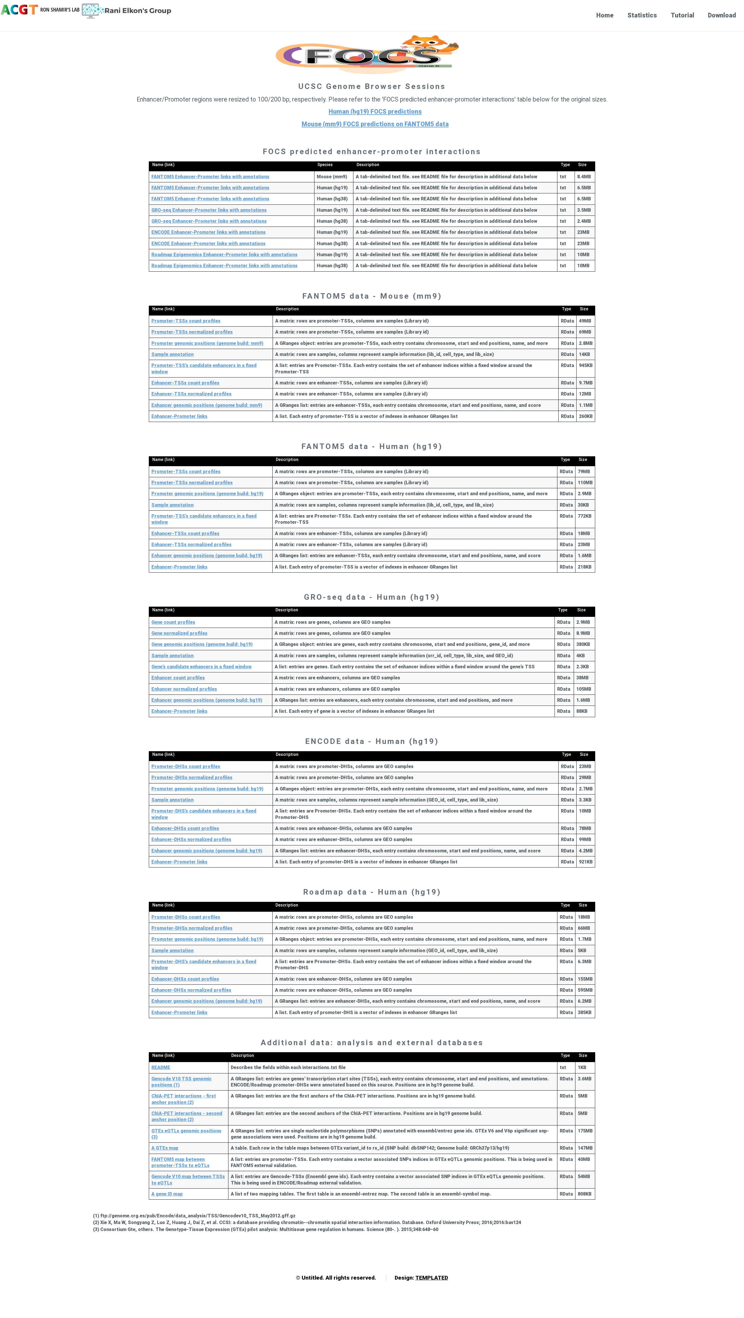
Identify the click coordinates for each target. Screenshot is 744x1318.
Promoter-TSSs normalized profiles (192, 332)
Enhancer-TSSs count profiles (185, 383)
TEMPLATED (431, 1277)
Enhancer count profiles (178, 678)
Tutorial (682, 15)
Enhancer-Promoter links (179, 416)
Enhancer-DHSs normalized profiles (191, 839)
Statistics (642, 15)
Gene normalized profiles (179, 633)
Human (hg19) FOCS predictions (375, 111)
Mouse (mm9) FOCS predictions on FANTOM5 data (375, 124)
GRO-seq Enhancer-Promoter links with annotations (209, 210)
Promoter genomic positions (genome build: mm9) (207, 343)
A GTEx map (164, 1148)
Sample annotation (172, 354)
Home (605, 15)
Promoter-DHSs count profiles (185, 766)
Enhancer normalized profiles (184, 689)
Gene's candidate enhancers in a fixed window (201, 666)
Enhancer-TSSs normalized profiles (191, 394)
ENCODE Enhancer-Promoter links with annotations (208, 232)
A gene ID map (167, 1194)
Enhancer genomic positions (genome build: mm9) (206, 405)
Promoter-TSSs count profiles (186, 321)
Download (722, 15)
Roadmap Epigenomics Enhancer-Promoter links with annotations (224, 254)
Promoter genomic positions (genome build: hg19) (207, 493)
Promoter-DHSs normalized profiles (192, 777)
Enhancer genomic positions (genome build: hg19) (206, 555)
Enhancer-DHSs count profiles (185, 828)
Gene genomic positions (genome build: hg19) (202, 644)
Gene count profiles (173, 622)
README (160, 1067)
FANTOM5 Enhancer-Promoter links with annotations (210, 176)
